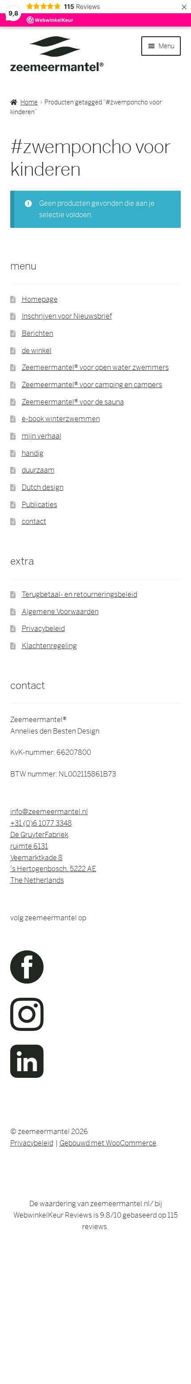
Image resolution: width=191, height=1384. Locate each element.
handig (33, 453)
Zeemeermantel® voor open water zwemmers (95, 367)
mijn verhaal (41, 436)
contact (34, 521)
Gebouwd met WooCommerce (108, 1143)
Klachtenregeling (49, 645)
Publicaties (39, 504)
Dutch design (43, 487)
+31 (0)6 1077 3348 (41, 823)
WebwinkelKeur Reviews (52, 1215)
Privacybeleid (43, 628)
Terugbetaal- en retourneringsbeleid (79, 594)
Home (29, 102)
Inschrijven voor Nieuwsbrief (67, 316)
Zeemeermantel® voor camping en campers (92, 384)
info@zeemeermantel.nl (49, 811)
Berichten (37, 333)
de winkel (37, 350)
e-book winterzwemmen (61, 418)
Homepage (40, 299)
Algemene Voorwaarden (60, 611)
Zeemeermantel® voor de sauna (73, 402)
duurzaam (38, 470)
